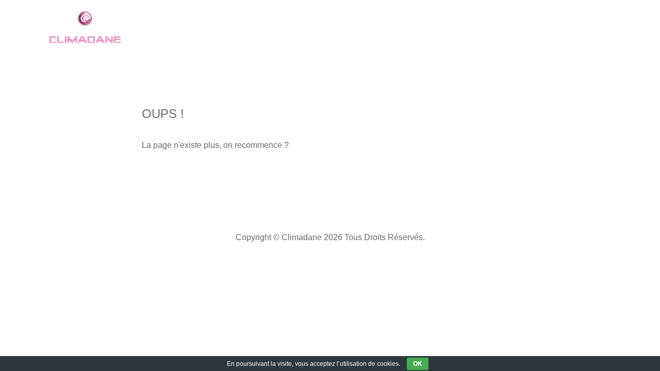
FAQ (481, 25)
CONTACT (576, 25)
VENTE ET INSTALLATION (303, 25)
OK (417, 363)
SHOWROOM (199, 25)
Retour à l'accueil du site (210, 178)
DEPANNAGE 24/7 (415, 25)
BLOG (521, 25)
